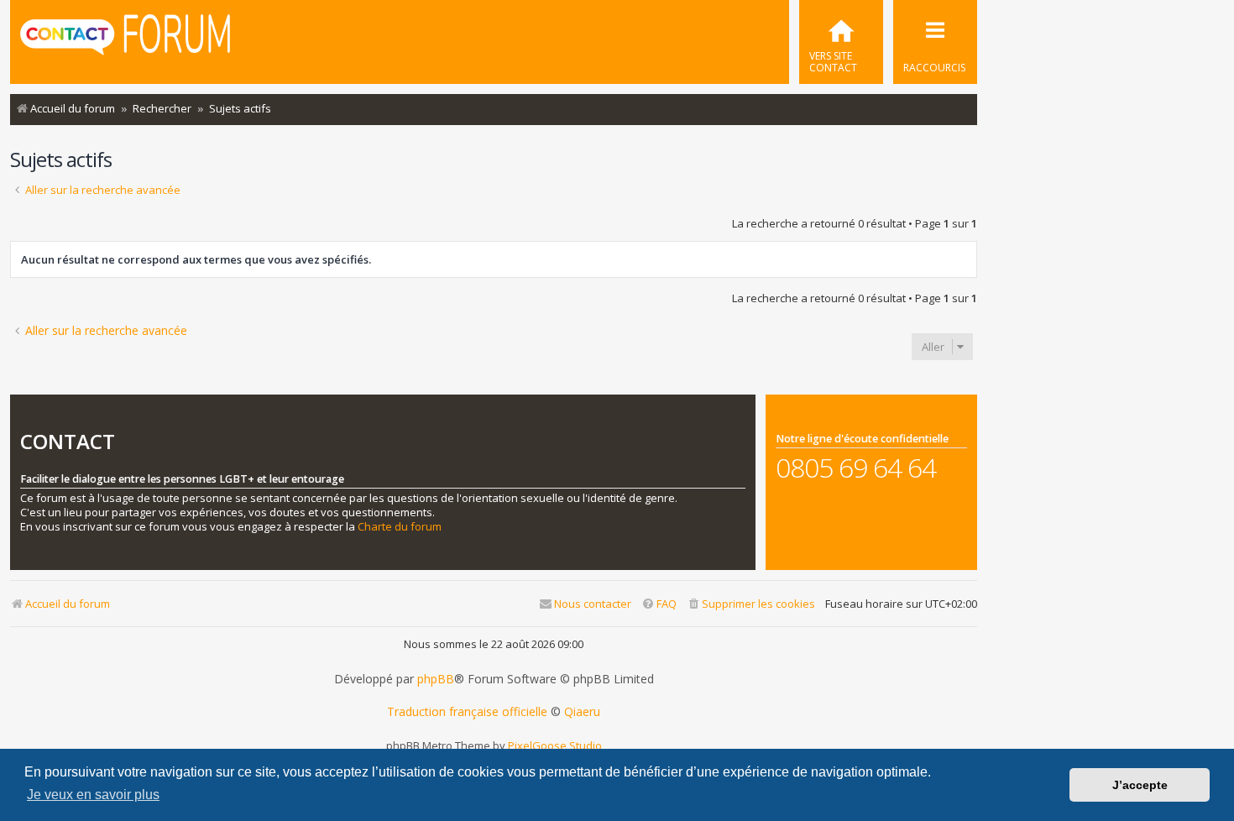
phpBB (435, 679)
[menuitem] (841, 42)
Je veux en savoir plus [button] (93, 794)
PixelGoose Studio (555, 745)
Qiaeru (582, 711)
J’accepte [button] (1140, 785)
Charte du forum (400, 527)
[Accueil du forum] (125, 40)
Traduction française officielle (467, 711)
